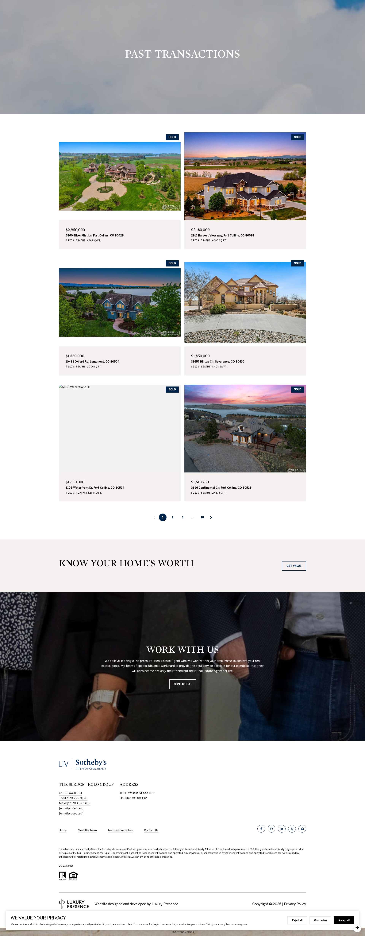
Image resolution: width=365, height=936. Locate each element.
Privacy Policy (295, 904)
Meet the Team (87, 830)
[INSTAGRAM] (271, 829)
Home (63, 830)
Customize (320, 920)
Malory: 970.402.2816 (74, 803)
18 (202, 517)
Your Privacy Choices (182, 931)
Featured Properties (120, 830)
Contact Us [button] (182, 684)
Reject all (297, 920)
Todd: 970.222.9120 (73, 798)
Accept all (344, 920)
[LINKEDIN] (282, 829)
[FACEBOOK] (261, 829)
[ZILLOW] (302, 829)
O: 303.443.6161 (70, 793)
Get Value (294, 565)
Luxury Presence (165, 904)
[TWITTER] (292, 829)
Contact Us (151, 830)
